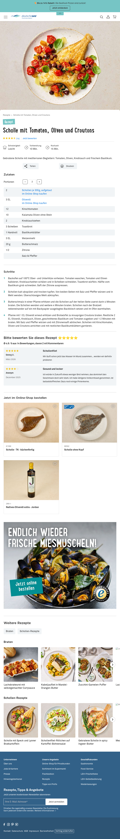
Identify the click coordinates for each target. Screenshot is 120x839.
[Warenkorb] (114, 17)
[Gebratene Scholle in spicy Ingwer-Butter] (95, 720)
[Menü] (6, 17)
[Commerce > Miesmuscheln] (60, 565)
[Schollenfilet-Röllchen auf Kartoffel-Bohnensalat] (58, 720)
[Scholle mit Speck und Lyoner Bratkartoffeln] (21, 720)
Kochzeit (55, 146)
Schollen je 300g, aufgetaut (37, 192)
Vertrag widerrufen (64, 831)
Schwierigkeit (14, 146)
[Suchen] (101, 17)
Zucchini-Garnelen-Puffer (92, 685)
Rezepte (6, 115)
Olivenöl (34, 201)
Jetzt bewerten (30, 139)
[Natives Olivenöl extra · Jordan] (31, 480)
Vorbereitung (35, 146)
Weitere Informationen (44, 811)
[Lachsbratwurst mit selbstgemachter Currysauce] (21, 664)
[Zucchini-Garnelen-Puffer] (95, 664)
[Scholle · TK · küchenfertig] (31, 423)
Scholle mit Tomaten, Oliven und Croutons (31, 115)
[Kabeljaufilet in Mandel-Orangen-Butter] (58, 664)
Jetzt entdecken (60, 8)
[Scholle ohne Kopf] (89, 423)
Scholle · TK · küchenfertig (20, 450)
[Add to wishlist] (55, 406)
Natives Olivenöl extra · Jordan (22, 507)
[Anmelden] (108, 17)
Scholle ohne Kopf (74, 450)
